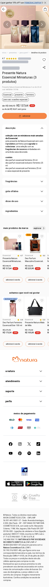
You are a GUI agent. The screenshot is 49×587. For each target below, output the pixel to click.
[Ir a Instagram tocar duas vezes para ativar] (20, 444)
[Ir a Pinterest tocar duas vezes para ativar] (20, 453)
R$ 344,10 (7, 266)
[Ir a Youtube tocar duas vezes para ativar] (11, 453)
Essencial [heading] (7, 255)
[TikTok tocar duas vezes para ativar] (38, 444)
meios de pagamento (24, 413)
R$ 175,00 (29, 330)
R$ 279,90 (7, 330)
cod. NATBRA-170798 (10, 90)
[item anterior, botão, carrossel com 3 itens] (7, 24)
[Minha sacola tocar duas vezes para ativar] (45, 9)
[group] (22, 2)
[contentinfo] (20, 255)
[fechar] (45, 2)
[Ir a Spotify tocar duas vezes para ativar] (29, 453)
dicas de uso (11, 201)
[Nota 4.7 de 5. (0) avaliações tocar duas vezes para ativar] (24, 58)
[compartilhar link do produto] (44, 67)
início (4, 53)
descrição (10, 128)
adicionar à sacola (13, 280)
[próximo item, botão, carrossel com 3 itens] (42, 2)
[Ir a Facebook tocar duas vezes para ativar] (11, 444)
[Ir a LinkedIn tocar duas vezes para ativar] (38, 453)
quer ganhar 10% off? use (13, 3)
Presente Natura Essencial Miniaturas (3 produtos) (19, 77)
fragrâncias (11, 181)
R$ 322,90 (29, 266)
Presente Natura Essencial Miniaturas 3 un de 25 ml (21, 87)
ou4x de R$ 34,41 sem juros (14, 109)
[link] (13, 261)
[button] (44, 60)
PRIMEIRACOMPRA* (33, 3)
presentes (13, 53)
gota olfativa (11, 191)
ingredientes (11, 211)
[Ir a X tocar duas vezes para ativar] (29, 444)
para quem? (24, 53)
